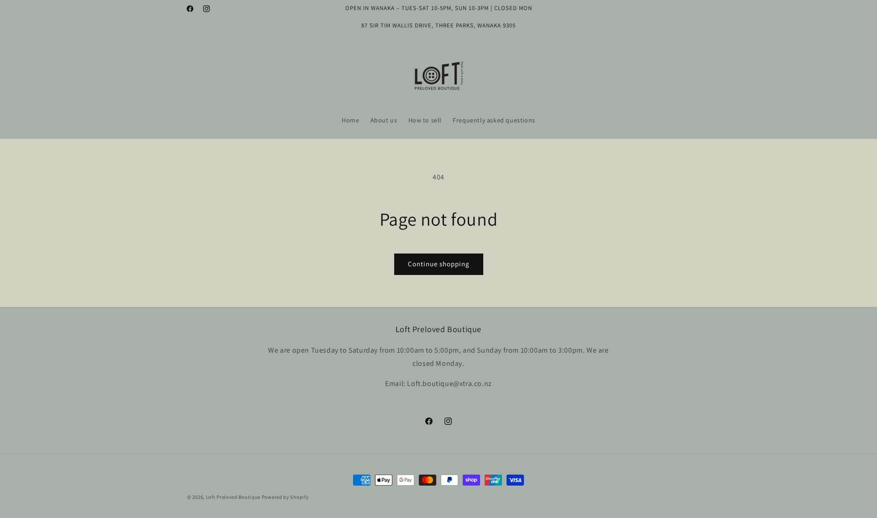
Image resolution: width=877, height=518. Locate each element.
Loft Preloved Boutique (233, 497)
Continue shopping (439, 263)
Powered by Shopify (285, 497)
